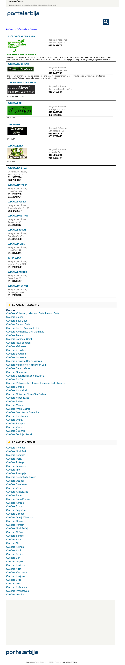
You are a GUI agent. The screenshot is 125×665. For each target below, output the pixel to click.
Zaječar (15, 513)
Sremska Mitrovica (21, 477)
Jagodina (16, 510)
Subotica (15, 455)
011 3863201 (55, 155)
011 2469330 (55, 73)
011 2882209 (14, 194)
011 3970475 (55, 133)
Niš (13, 543)
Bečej (14, 495)
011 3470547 (14, 281)
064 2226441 (15, 180)
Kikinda (15, 546)
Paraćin (15, 524)
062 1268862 (55, 115)
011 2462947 (55, 91)
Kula (13, 539)
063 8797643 (55, 136)
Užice (14, 583)
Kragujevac (17, 491)
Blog (35, 5)
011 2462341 (55, 112)
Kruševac (16, 565)
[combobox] (48, 21)
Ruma (14, 506)
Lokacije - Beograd (25, 304)
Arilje (13, 568)
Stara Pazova (18, 499)
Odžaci (15, 480)
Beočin (14, 554)
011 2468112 (14, 225)
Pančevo (15, 447)
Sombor (15, 535)
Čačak (14, 532)
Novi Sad (16, 451)
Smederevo (17, 484)
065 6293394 (55, 157)
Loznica (15, 594)
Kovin (14, 550)
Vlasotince (16, 572)
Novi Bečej (17, 528)
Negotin (15, 561)
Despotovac (17, 590)
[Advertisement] (60, 622)
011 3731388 (14, 239)
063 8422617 (15, 210)
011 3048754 (14, 196)
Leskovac (16, 466)
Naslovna (12, 5)
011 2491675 (55, 45)
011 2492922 (14, 267)
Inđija (13, 458)
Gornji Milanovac (20, 517)
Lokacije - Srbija (23, 442)
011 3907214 (14, 177)
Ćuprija (14, 521)
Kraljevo (15, 576)
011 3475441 (14, 253)
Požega (15, 462)
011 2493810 (14, 295)
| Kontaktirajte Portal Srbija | (47, 5)
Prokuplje (16, 473)
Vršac (14, 488)
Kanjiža (15, 502)
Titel (13, 469)
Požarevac (17, 587)
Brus (13, 579)
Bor (13, 557)
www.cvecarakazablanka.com (21, 54)
